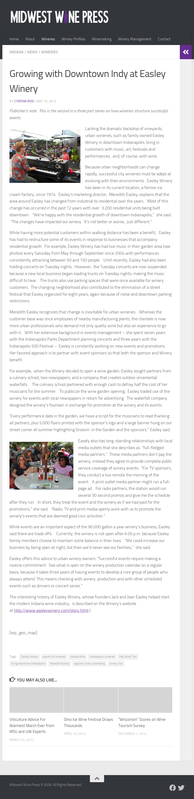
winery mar (116, 663)
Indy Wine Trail (128, 656)
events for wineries (54, 656)
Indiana (16, 52)
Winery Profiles (73, 39)
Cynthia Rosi (24, 101)
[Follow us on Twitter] (181, 788)
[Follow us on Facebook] (172, 788)
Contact (164, 39)
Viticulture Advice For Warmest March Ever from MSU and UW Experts (31, 725)
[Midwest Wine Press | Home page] (59, 16)
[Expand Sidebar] (186, 52)
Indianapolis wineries (102, 656)
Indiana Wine (77, 656)
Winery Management (134, 39)
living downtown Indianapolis (28, 663)
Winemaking (101, 39)
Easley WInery (29, 656)
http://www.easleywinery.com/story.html (51, 610)
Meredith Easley (59, 663)
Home (14, 39)
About (30, 39)
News (32, 52)
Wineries (48, 39)
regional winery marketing (89, 663)
